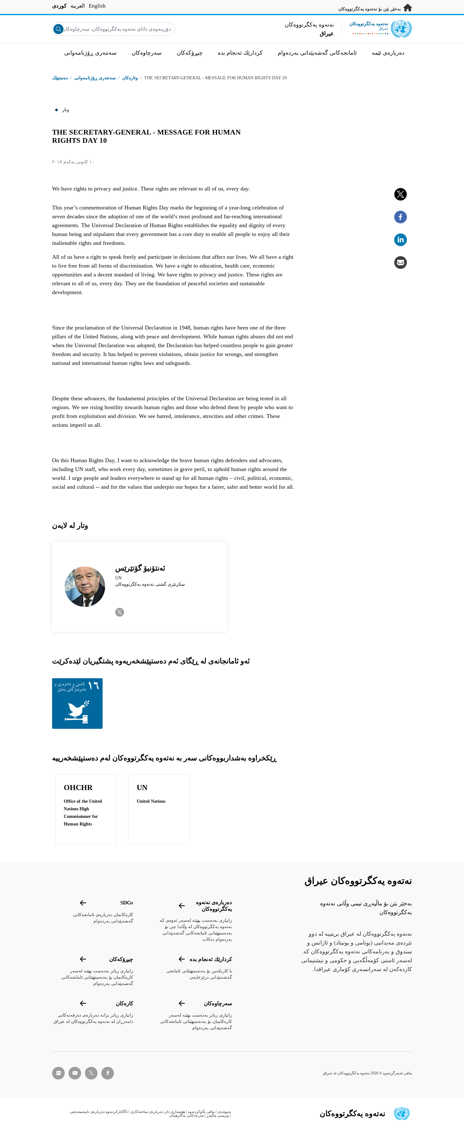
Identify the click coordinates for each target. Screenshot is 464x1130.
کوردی (59, 6)
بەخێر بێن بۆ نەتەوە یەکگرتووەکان (370, 9)
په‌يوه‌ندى (224, 1111)
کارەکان (124, 1003)
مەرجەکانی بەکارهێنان (186, 1115)
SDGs (126, 903)
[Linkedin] (400, 239)
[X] (400, 194)
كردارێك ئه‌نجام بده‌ (211, 959)
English (97, 6)
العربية (77, 6)
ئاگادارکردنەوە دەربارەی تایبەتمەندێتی (99, 1111)
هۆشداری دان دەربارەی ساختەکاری (157, 1111)
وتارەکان (130, 78)
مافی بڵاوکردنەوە (201, 1111)
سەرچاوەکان (218, 1003)
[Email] (400, 262)
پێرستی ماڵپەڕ (217, 1115)
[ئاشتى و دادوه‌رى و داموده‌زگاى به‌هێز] (79, 703)
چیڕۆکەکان (121, 959)
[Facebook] (400, 217)
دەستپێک (60, 78)
